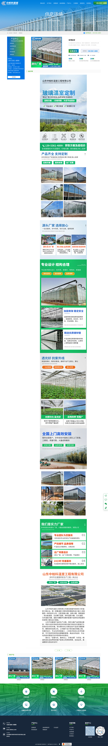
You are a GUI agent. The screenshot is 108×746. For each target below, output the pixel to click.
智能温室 (12, 54)
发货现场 (71, 731)
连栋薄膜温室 (13, 46)
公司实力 (71, 734)
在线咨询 (73, 51)
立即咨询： (90, 51)
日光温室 (12, 49)
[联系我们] (106, 500)
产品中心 (71, 729)
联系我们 (14, 77)
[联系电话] (106, 496)
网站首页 (15, 33)
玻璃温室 (20, 33)
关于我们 (71, 727)
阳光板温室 (12, 51)
